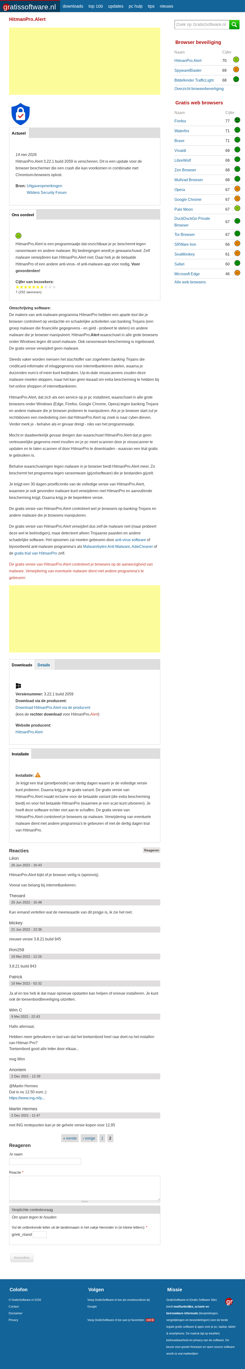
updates (115, 6)
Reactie (16, 1172)
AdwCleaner (142, 546)
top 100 (96, 6)
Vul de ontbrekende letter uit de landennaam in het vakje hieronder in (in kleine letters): (79, 1227)
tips (151, 6)
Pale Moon (183, 209)
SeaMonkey (184, 254)
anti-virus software (130, 540)
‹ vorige (89, 1138)
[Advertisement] (84, 61)
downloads (73, 6)
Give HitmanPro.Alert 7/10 (42, 287)
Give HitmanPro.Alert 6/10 (38, 287)
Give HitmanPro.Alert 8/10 (46, 287)
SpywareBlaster (187, 70)
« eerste (70, 1138)
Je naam (16, 1154)
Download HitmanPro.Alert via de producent (53, 707)
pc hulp (136, 6)
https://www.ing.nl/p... (27, 1098)
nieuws (166, 6)
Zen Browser (185, 170)
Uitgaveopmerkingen (44, 186)
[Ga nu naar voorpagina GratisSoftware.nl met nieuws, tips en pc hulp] (30, 5)
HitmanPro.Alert (29, 732)
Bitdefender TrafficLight (194, 80)
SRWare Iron (185, 244)
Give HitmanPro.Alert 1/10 (18, 287)
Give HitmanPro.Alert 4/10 (30, 287)
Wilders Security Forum (47, 192)
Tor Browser (184, 234)
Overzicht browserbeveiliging (199, 88)
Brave (179, 140)
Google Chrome (187, 199)
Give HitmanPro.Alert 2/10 (22, 287)
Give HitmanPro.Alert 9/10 (50, 287)
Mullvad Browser (188, 180)
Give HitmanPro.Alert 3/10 (26, 287)
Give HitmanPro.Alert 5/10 (34, 287)
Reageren (151, 850)
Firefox (180, 121)
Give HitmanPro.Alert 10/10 (54, 287)
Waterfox (181, 131)
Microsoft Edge (187, 274)
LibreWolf (182, 160)
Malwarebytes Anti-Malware (106, 546)
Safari (179, 264)
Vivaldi (180, 150)
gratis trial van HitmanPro (35, 553)
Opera (179, 189)
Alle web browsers (190, 282)
